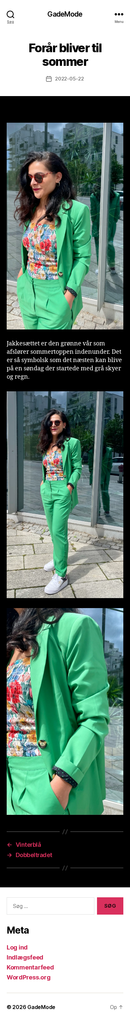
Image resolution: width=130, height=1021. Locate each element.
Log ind (17, 947)
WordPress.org (29, 977)
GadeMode (64, 14)
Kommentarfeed (30, 967)
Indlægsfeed (25, 957)
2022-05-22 (69, 78)
